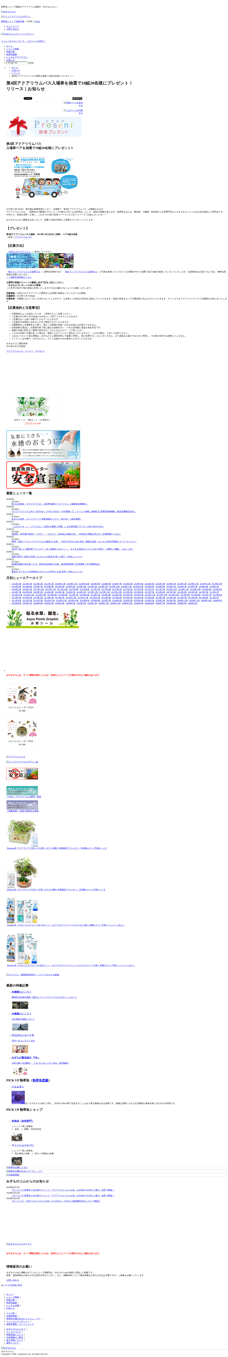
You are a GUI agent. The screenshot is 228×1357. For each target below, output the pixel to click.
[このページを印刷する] (73, 113)
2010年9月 (84, 600)
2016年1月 (81, 592)
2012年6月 (127, 598)
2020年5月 (138, 584)
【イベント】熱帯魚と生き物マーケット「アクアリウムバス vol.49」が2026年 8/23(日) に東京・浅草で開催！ (63, 1190)
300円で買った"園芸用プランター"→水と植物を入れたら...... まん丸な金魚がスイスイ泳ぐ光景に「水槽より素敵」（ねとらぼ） (73, 549)
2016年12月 (171, 589)
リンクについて (13, 1332)
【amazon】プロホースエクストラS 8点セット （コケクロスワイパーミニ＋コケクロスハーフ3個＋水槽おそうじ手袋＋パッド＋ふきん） (70, 965)
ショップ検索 (12, 49)
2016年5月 (38, 592)
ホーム (9, 46)
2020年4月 (149, 584)
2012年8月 (117, 598)
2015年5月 (171, 592)
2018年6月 (182, 587)
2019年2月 (92, 587)
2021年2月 (38, 584)
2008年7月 (160, 603)
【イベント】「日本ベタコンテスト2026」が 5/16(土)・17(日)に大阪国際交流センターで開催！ (56, 1201)
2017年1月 (160, 589)
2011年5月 (214, 598)
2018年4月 (203, 587)
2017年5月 (117, 589)
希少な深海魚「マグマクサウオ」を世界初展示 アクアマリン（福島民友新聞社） (50, 504)
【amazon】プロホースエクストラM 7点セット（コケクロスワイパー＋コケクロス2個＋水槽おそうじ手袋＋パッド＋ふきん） (65, 925)
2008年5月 (182, 603)
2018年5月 (192, 587)
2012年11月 (83, 598)
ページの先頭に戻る (12, 1285)
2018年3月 (214, 587)
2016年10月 (195, 589)
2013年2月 (49, 598)
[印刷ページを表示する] (73, 105)
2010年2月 (160, 600)
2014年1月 (138, 595)
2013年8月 (196, 595)
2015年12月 (92, 592)
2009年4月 (59, 603)
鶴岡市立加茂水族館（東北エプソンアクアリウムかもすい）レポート (44, 997)
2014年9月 (52, 595)
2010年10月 (73, 600)
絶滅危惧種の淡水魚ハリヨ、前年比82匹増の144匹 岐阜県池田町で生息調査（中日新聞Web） (56, 564)
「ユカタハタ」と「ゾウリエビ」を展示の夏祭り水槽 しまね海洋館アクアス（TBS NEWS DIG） (58, 526)
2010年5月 (127, 600)
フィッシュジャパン (23, 1145)
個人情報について (14, 1340)
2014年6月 (84, 595)
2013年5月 (16, 598)
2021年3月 (27, 584)
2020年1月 (182, 584)
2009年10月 (206, 600)
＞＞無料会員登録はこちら (19, 277)
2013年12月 (150, 595)
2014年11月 (28, 595)
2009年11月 (194, 600)
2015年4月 (182, 592)
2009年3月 (70, 603)
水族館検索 (11, 1316)
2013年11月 (161, 595)
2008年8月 (149, 603)
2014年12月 (17, 595)
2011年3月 (27, 600)
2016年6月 (27, 592)
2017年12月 (38, 589)
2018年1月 (27, 589)
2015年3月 (192, 592)
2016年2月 (70, 592)
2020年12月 (60, 584)
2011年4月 (16, 600)
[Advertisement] (26, 373)
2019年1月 (103, 587)
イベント (29, 351)
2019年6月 (49, 587)
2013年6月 (217, 595)
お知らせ (10, 60)
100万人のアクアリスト (19, 252)
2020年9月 (95, 584)
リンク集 (10, 1313)
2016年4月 (49, 592)
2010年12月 (49, 600)
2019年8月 (27, 587)
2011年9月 (192, 598)
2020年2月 (171, 584)
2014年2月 (127, 595)
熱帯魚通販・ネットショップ (20, 1324)
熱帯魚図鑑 (11, 54)
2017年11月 (50, 589)
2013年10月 (173, 595)
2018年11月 (126, 587)
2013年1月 (59, 598)
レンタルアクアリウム (16, 57)
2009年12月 (182, 600)
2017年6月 (106, 589)
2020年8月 (106, 584)
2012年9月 (106, 598)
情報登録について (14, 1335)
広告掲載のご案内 (14, 1337)
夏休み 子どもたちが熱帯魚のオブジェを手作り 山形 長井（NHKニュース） (47, 572)
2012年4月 (149, 598)
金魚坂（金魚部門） (23, 1121)
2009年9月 (217, 600)
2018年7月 (171, 587)
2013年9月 (185, 595)
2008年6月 (171, 603)
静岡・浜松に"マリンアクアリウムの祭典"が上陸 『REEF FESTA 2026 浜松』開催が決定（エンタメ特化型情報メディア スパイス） (74, 541)
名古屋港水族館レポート (23, 1019)
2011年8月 (203, 598)
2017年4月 (127, 589)
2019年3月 (81, 587)
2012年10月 (94, 598)
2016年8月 (217, 589)
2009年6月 (38, 603)
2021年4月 (16, 584)
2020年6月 (127, 584)
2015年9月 (127, 592)
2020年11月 (72, 584)
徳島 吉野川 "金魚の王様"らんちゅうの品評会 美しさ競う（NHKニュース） (47, 556)
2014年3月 (117, 595)
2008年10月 (127, 603)
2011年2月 (38, 600)
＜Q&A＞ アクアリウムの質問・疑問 (23, 797)
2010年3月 (149, 600)
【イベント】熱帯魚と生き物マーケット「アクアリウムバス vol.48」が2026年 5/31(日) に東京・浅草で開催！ (63, 1195)
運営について (12, 1343)
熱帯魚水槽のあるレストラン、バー (23, 1319)
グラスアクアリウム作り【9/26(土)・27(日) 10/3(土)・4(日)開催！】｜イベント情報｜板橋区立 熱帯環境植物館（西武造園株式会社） (74, 511)
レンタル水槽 (12, 1305)
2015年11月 (104, 592)
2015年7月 (149, 592)
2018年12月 (114, 587)
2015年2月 (203, 592)
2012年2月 (171, 598)
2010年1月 (171, 600)
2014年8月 (63, 595)
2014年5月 (95, 595)
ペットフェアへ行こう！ (18, 1321)
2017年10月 (62, 589)
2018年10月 (138, 587)
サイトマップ (12, 26)
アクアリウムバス (23, 237)
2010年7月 (106, 600)
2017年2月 (149, 589)
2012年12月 (71, 598)
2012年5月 (138, 598)
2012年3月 (160, 598)
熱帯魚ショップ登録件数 (12, 21)
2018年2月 (16, 589)
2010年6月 (117, 600)
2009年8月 (16, 603)
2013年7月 (206, 595)
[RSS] (37, 21)
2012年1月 (182, 598)
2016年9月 (206, 589)
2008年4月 (192, 603)
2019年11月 (205, 584)
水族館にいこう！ (22, 991)
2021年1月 (49, 584)
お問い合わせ (12, 29)
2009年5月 (49, 603)
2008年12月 (103, 603)
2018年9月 (149, 587)
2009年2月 (81, 603)
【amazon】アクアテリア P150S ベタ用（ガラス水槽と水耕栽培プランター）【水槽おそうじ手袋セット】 (56, 889)
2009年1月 (92, 603)
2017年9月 (73, 589)
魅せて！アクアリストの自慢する (81, 272)
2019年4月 (70, 587)
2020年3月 (160, 584)
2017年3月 (138, 589)
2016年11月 (183, 589)
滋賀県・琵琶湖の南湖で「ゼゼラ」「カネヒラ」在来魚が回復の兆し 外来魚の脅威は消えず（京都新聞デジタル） (66, 534)
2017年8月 (84, 589)
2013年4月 (27, 598)
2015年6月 (160, 592)
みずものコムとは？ (15, 1329)
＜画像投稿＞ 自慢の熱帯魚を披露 (22, 811)
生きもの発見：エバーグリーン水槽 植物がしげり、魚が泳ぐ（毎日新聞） (47, 519)
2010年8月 (95, 600)
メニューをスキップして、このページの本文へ (23, 41)
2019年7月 (38, 587)
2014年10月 (40, 595)
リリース (16, 73)
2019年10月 (217, 584)
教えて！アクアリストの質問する (24, 272)
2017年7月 (95, 589)
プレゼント (40, 351)
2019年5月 (59, 587)
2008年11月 (115, 603)
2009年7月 (27, 603)
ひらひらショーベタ (23, 1035)
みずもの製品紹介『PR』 (26, 1057)
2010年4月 (138, 600)
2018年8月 (160, 587)
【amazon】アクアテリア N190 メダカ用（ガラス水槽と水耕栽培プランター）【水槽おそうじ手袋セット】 (56, 848)
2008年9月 (138, 603)
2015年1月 (214, 592)
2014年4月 (106, 595)
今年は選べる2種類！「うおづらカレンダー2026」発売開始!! (40, 1063)
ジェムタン (18, 1086)
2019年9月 (16, 587)
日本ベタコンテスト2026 (23, 1041)
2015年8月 (138, 592)
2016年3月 (59, 592)
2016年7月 (16, 592)
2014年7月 (73, 595)
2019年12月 (193, 584)
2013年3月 (38, 598)
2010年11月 (61, 600)
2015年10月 (116, 592)
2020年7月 (117, 584)
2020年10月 (84, 584)
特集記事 (10, 52)
